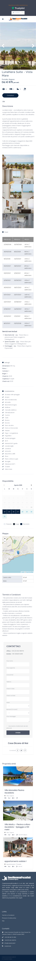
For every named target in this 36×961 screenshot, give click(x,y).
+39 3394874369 (17, 654)
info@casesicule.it (9, 943)
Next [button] (33, 47)
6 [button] (9, 64)
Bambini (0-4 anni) (11, 709)
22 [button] (16, 66)
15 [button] (25, 64)
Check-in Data (10, 688)
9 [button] (15, 64)
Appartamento (10, 864)
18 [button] (30, 64)
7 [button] (11, 64)
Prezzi (6, 232)
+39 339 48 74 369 (10, 937)
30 (31, 511)
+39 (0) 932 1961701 (17, 651)
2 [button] (2, 64)
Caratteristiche (9, 391)
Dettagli (7, 362)
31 (4, 516)
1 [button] (1, 64)
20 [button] (34, 64)
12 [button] (20, 64)
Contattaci (10, 95)
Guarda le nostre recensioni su (18, 5)
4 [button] (6, 64)
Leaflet (22, 572)
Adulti (8, 702)
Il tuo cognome (10, 668)
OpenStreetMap (29, 572)
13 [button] (22, 64)
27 (18, 511)
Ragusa (11, 79)
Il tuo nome (9, 661)
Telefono (8, 682)
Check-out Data (10, 695)
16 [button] (27, 64)
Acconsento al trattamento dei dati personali (17, 727)
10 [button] (16, 64)
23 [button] (18, 66)
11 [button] (18, 64)
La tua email (9, 675)
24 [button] (20, 66)
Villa (7, 796)
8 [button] (13, 64)
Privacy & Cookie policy (9, 918)
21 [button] (15, 66)
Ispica (12, 796)
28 (22, 511)
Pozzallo (5, 79)
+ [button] (4, 538)
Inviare (18, 733)
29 (27, 511)
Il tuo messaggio (11, 716)
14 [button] (23, 64)
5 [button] (8, 64)
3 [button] (4, 64)
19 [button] (32, 64)
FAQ (3, 921)
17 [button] (29, 64)
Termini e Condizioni (8, 915)
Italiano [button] (18, 13)
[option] (18, 46)
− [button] (4, 541)
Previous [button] (3, 47)
